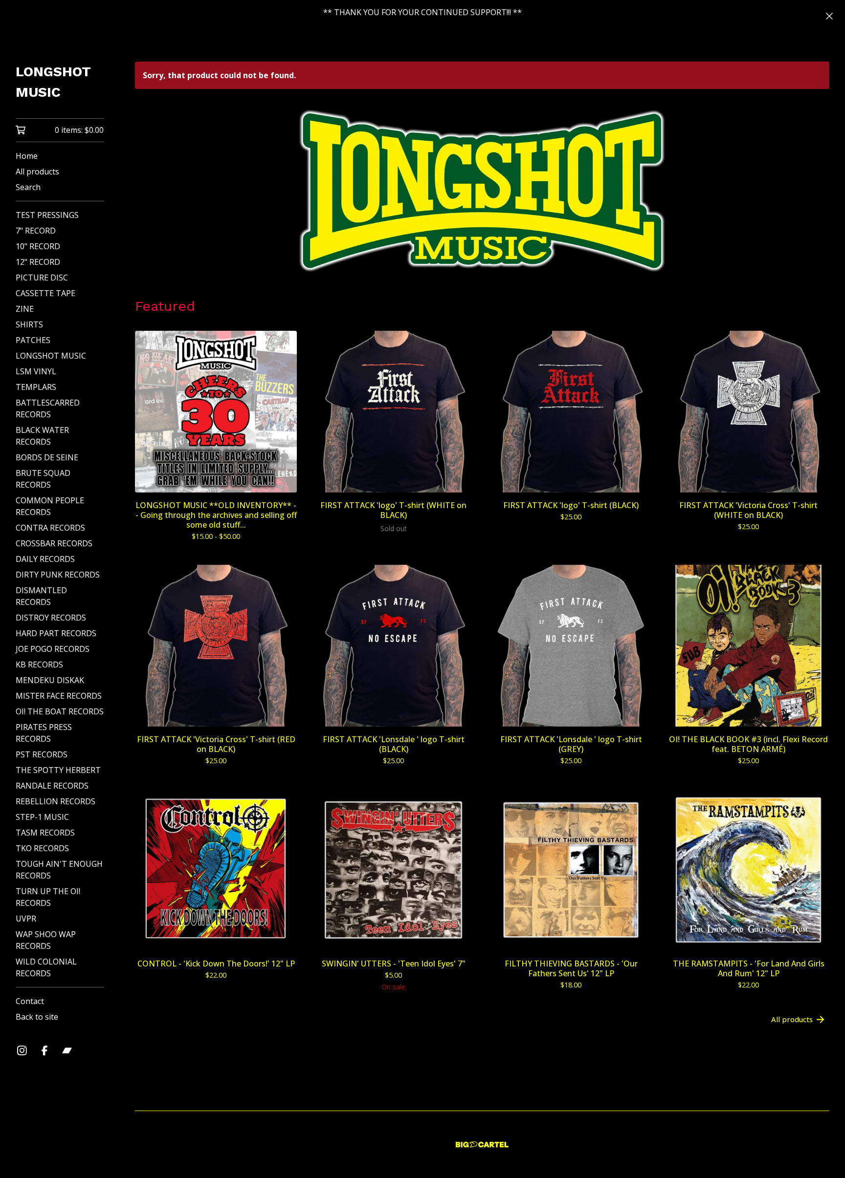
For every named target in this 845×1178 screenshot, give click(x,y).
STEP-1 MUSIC (42, 817)
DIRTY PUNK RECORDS (58, 574)
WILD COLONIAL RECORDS (46, 967)
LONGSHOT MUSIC (53, 82)
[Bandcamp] (67, 1050)
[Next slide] (815, 184)
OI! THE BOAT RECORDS (60, 711)
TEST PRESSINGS (47, 215)
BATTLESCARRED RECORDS (48, 408)
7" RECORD (36, 230)
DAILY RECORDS (45, 559)
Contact (30, 1001)
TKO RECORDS (42, 848)
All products (37, 171)
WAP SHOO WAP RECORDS (46, 940)
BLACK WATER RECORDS (42, 436)
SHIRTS (29, 324)
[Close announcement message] (829, 16)
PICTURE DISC (42, 277)
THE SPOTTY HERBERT (58, 770)
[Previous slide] (148, 184)
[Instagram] (22, 1050)
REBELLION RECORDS (55, 801)
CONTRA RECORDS (50, 527)
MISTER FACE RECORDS (59, 695)
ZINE (25, 308)
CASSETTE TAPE (45, 293)
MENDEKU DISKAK (50, 680)
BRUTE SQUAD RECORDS (43, 479)
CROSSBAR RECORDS (54, 543)
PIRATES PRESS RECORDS (44, 733)
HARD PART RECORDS (56, 633)
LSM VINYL (36, 371)
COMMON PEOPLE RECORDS (50, 506)
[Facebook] (44, 1050)
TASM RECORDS (45, 832)
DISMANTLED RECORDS (41, 596)
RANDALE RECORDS (52, 785)
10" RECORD (38, 246)
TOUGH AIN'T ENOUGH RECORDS (59, 869)
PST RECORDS (41, 754)
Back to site (37, 1016)
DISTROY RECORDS (51, 617)
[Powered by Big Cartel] (482, 1144)
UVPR (26, 918)
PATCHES (33, 340)
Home (27, 155)
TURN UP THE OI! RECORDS (48, 897)
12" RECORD (38, 262)
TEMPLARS (36, 387)
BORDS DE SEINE (47, 457)
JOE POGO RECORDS (52, 648)
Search (28, 187)
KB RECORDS (39, 664)
